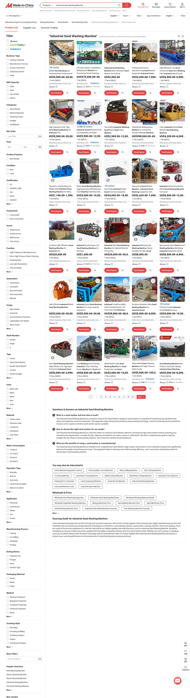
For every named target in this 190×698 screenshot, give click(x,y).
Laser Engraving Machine (91, 481)
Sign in (182, 7)
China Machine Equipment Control (68, 470)
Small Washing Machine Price (66, 508)
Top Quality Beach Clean (116, 130)
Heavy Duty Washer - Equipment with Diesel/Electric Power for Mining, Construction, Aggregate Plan (142, 189)
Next (140, 397)
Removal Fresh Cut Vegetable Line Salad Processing (89, 131)
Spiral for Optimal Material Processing (116, 248)
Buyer (125, 15)
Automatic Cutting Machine (87, 475)
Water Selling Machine (128, 470)
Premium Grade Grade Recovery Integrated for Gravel (172, 308)
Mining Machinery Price (101, 503)
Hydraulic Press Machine (168, 475)
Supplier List (29, 27)
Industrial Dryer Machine (90, 486)
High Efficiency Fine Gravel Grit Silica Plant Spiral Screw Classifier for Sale (172, 71)
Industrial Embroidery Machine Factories (101, 508)
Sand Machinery (114, 11)
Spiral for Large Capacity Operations (89, 307)
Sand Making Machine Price (129, 503)
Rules (183, 15)
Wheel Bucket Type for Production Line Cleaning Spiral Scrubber (115, 366)
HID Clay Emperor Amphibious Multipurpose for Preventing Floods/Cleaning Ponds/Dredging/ (89, 70)
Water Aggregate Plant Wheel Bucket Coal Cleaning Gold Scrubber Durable (89, 189)
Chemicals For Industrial (64, 481)
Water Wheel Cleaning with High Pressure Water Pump (143, 366)
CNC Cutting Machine (152, 470)
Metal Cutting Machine (114, 475)
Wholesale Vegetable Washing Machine (70, 503)
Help (138, 15)
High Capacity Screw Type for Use (60, 130)
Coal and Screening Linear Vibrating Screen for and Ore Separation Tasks (88, 366)
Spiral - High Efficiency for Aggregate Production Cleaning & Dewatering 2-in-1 (61, 366)
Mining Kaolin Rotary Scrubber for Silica (142, 248)
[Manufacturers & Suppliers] (19, 5)
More (54, 513)
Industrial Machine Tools (64, 486)
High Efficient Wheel (61, 305)
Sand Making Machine (99, 11)
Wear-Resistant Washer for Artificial (116, 71)
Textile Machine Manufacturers (64, 11)
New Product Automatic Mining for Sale (171, 366)
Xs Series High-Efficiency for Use (61, 248)
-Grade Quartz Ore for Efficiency (88, 248)
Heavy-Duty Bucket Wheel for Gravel (172, 189)
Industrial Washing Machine (143, 481)
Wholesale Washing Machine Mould (140, 497)
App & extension (153, 15)
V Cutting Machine (62, 475)
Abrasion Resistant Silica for (144, 307)
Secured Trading (49, 27)
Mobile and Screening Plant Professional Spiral (61, 72)
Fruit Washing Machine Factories (137, 508)
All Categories (14, 15)
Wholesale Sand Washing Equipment (69, 497)
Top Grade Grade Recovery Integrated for (115, 190)
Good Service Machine (116, 481)
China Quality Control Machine (101, 470)
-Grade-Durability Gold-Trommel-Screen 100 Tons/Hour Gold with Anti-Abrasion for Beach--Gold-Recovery (116, 307)
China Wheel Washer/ (171, 130)
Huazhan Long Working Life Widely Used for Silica (60, 189)
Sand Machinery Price (155, 503)
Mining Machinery (83, 11)
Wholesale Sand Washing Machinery (104, 497)
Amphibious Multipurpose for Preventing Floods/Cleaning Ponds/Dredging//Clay (143, 130)
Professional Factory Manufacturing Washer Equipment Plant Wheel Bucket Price (144, 71)
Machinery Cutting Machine (140, 475)
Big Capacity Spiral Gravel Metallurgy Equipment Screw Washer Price (172, 248)
